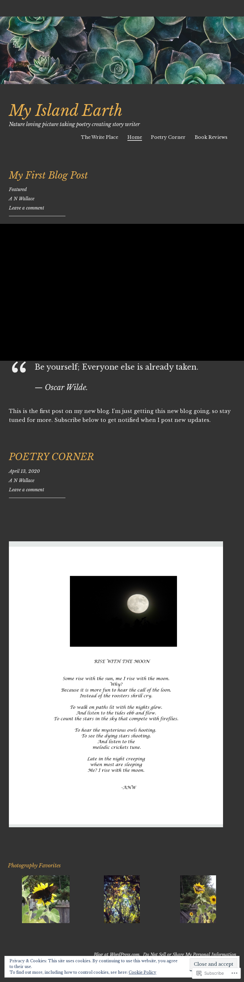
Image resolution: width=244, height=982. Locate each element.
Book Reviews (211, 137)
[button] (46, 900)
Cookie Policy (142, 972)
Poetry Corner (168, 137)
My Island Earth (66, 110)
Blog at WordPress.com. (117, 954)
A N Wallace (21, 199)
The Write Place (99, 137)
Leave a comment (26, 208)
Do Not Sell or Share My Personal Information (189, 954)
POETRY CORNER (51, 457)
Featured (18, 189)
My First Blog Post (48, 175)
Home (134, 137)
